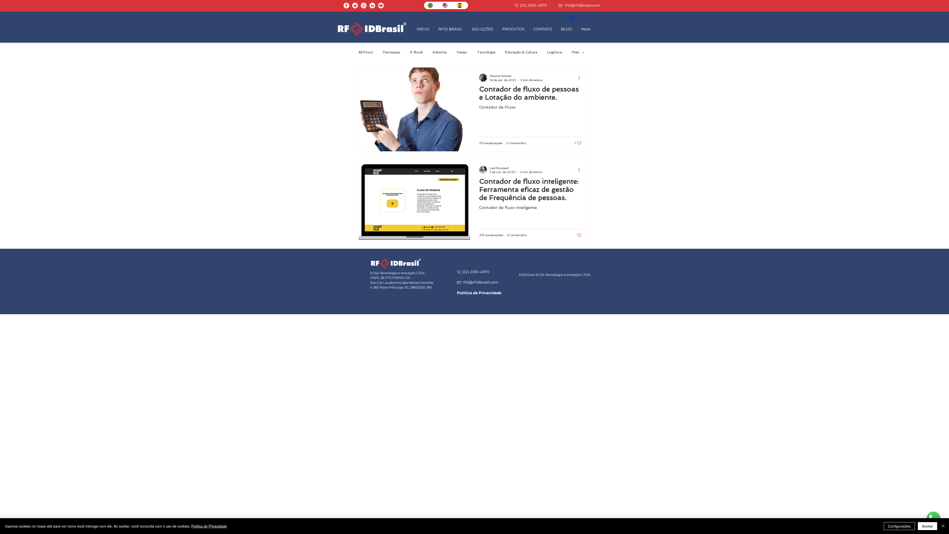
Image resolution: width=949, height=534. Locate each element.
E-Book (416, 52)
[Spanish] (460, 5)
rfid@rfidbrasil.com (582, 5)
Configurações (899, 526)
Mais (575, 52)
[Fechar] (943, 526)
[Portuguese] (431, 5)
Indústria (440, 52)
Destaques (391, 52)
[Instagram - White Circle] (364, 5)
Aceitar (927, 526)
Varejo (461, 52)
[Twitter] (355, 5)
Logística (554, 52)
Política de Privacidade (209, 526)
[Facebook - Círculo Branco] (346, 5)
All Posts (365, 52)
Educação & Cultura (521, 52)
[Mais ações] (581, 78)
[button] (451, 29)
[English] (446, 5)
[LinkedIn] (372, 5)
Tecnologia (486, 52)
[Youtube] (381, 5)
